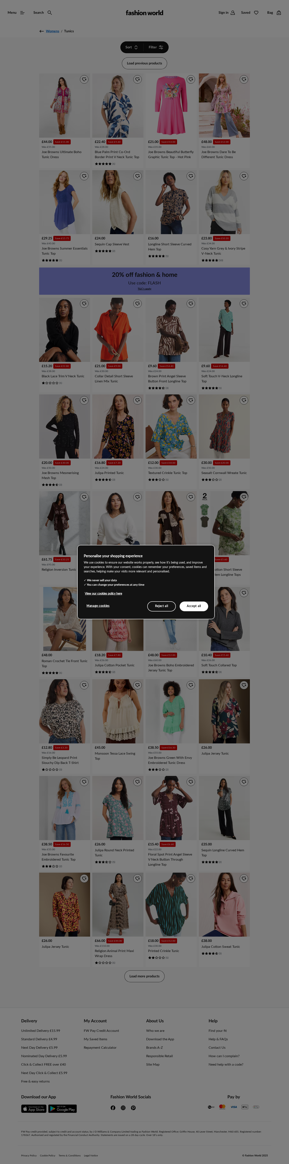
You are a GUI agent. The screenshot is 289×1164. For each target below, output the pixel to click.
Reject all (161, 606)
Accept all (194, 606)
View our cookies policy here (103, 593)
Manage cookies (98, 605)
